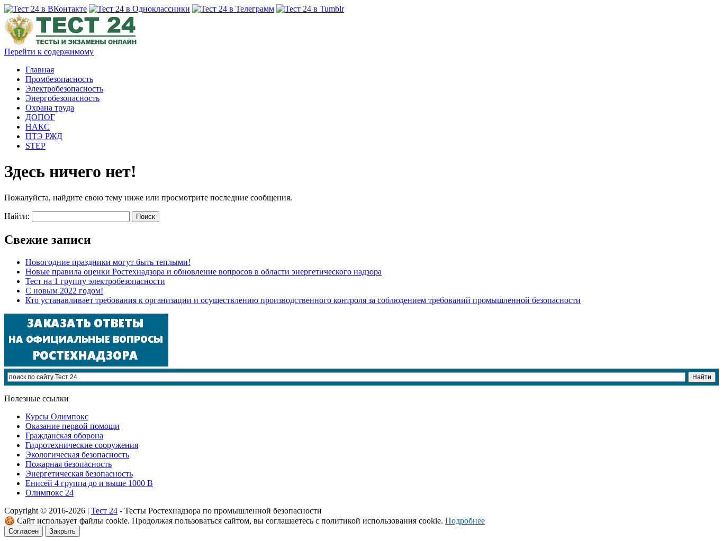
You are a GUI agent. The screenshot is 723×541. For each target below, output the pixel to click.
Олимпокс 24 (49, 492)
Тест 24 (104, 510)
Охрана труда (49, 107)
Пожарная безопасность (68, 464)
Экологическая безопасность (77, 454)
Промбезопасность (59, 79)
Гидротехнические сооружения (81, 445)
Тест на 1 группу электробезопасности (95, 281)
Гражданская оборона (64, 435)
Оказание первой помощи (72, 425)
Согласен (23, 531)
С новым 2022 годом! (64, 290)
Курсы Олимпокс (56, 416)
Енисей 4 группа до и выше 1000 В (89, 483)
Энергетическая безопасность (79, 473)
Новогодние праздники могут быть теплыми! (108, 262)
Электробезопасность (64, 88)
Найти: (17, 216)
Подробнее (465, 520)
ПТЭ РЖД (43, 136)
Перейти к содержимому (49, 51)
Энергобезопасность (62, 98)
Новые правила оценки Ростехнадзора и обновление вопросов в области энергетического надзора (203, 271)
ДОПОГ (40, 117)
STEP (35, 145)
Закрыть (62, 531)
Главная (39, 69)
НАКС (37, 126)
